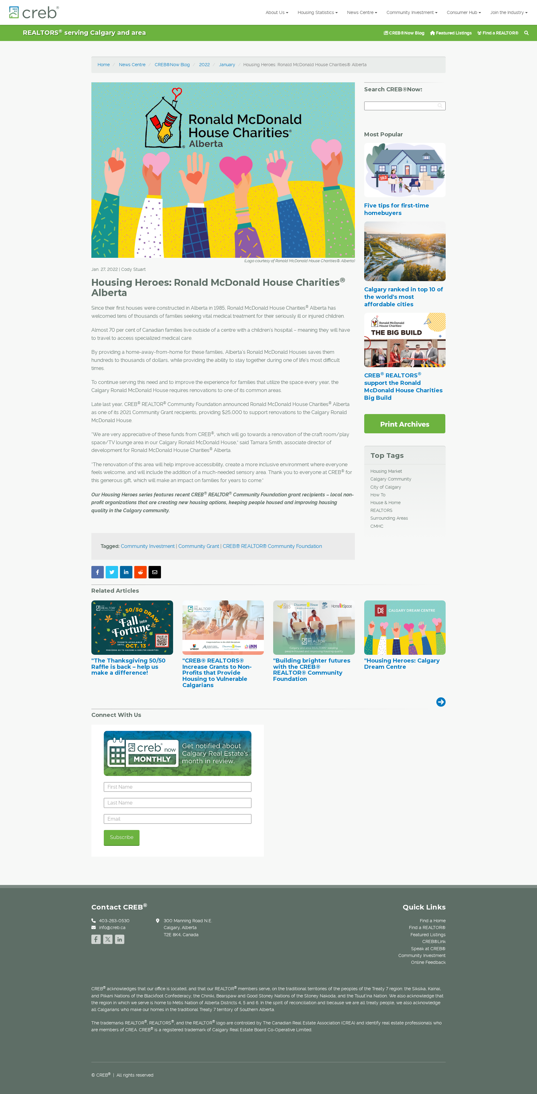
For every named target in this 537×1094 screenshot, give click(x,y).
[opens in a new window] (404, 423)
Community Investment (410, 12)
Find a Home (433, 920)
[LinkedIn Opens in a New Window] (119, 938)
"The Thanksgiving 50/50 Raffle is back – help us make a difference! (128, 667)
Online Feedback (428, 962)
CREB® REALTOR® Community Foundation (272, 546)
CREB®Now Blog (406, 32)
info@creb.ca (112, 927)
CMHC (376, 526)
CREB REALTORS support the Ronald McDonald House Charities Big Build (403, 386)
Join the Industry (507, 12)
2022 (204, 64)
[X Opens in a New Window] (107, 938)
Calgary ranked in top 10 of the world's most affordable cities (403, 297)
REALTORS (381, 510)
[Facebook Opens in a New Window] (96, 938)
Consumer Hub (462, 12)
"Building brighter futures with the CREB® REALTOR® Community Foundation (311, 670)
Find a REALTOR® (500, 32)
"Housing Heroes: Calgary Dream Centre (402, 664)
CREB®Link (434, 941)
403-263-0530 (114, 920)
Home (104, 64)
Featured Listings (453, 32)
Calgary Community (390, 478)
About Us (275, 12)
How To (377, 494)
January (227, 64)
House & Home (385, 502)
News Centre (360, 12)
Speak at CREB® (428, 948)
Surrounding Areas (389, 518)
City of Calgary (385, 487)
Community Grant (198, 546)
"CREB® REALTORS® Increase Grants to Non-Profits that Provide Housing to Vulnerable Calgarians (217, 673)
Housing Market (386, 471)
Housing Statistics (316, 12)
